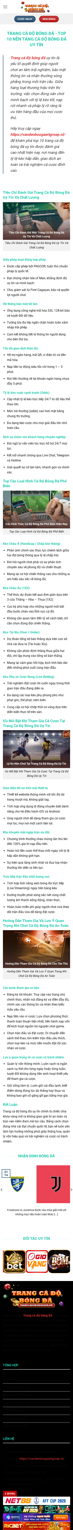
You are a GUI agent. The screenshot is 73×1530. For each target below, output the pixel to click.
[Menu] (5, 7)
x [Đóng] (10, 1493)
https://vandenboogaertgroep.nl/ (41, 1459)
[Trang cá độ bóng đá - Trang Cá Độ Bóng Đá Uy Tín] (36, 7)
